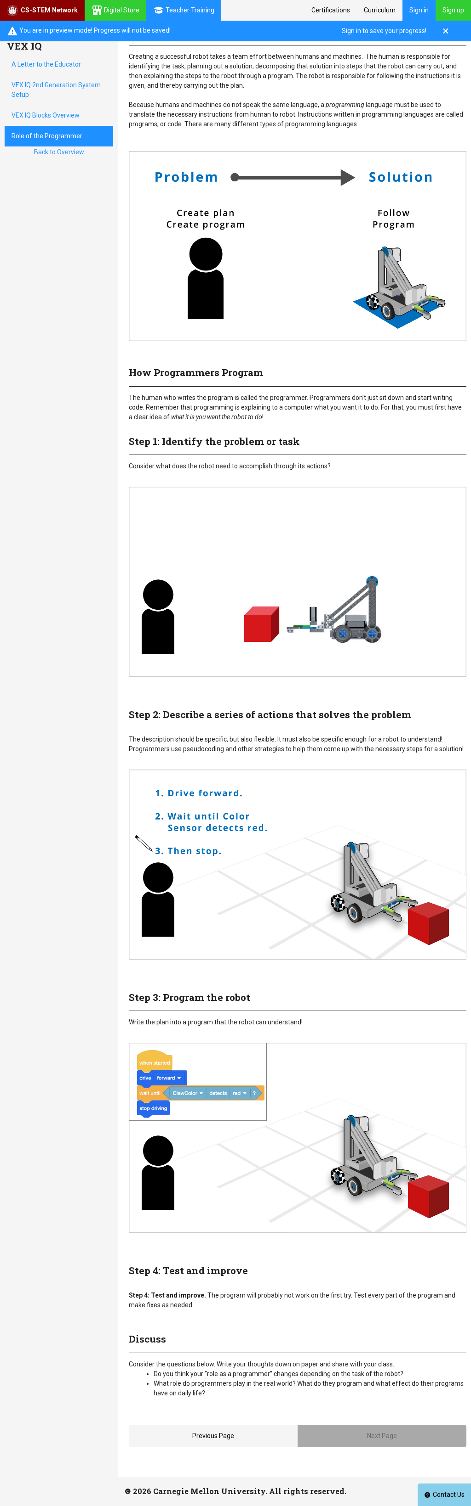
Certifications (330, 10)
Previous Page (213, 1435)
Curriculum (380, 10)
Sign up (453, 10)
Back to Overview (59, 152)
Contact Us (449, 1494)
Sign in (419, 10)
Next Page (382, 1435)
